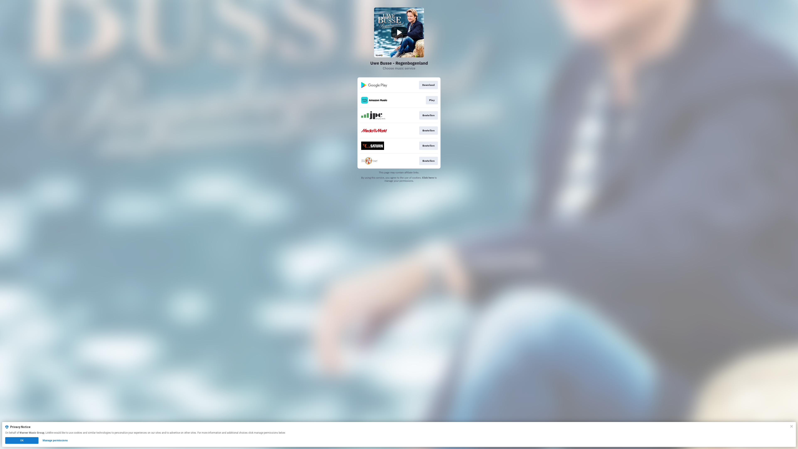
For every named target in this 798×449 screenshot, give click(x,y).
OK (21, 440)
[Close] (791, 426)
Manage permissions (55, 440)
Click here (428, 177)
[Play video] (399, 32)
